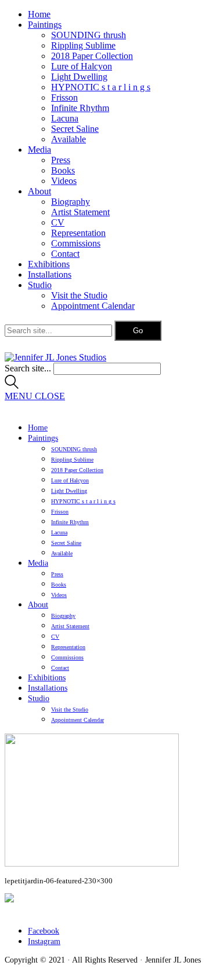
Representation (78, 233)
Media (39, 149)
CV (57, 222)
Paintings (45, 25)
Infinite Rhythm (80, 108)
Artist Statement (80, 212)
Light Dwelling (79, 77)
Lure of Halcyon (81, 66)
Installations (49, 274)
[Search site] (12, 385)
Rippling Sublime (83, 45)
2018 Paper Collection (92, 56)
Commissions (75, 243)
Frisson (64, 97)
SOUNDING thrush (88, 35)
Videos (64, 181)
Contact (65, 254)
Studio (40, 285)
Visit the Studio (79, 295)
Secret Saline (75, 129)
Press (60, 160)
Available (68, 139)
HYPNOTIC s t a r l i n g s (100, 87)
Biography (70, 202)
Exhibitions (49, 264)
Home (39, 14)
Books (63, 170)
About (39, 191)
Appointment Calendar (93, 306)
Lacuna (64, 118)
